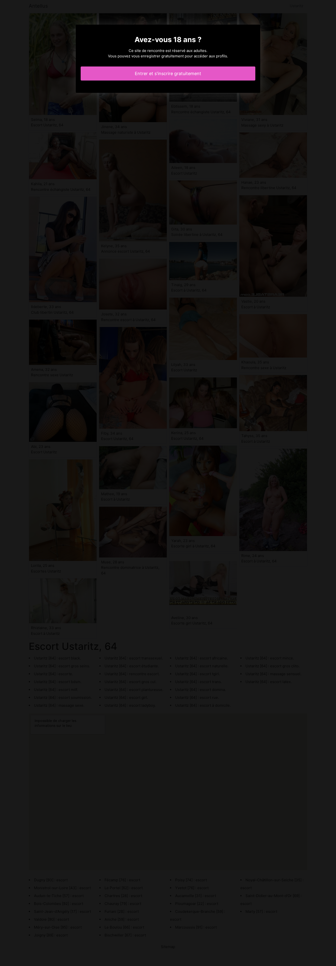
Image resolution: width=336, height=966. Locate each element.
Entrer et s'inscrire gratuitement (168, 73)
